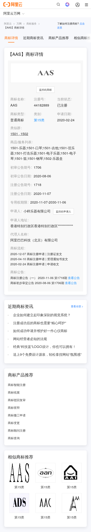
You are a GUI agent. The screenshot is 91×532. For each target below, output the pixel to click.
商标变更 (14, 423)
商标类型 (17, 113)
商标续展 (14, 392)
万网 (19, 23)
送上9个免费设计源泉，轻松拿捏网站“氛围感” (47, 354)
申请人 (15, 210)
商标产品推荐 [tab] (58, 37)
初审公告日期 (20, 176)
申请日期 (64, 113)
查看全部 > (77, 306)
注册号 (39, 99)
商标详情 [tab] (11, 37)
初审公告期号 (20, 167)
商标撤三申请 (17, 415)
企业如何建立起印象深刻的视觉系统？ (42, 314)
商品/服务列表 (21, 142)
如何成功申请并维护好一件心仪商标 (40, 330)
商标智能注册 (17, 385)
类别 (37, 113)
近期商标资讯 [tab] (33, 37)
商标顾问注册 (17, 430)
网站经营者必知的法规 (30, 338)
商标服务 (31, 23)
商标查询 (14, 438)
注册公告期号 (20, 184)
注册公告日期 (20, 193)
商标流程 (17, 248)
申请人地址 (18, 220)
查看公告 (74, 278)
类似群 (15, 128)
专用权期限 (18, 202)
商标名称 (17, 99)
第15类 (39, 120)
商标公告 (17, 272)
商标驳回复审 (17, 400)
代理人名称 (18, 234)
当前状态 (64, 99)
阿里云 (8, 23)
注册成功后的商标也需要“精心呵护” (39, 322)
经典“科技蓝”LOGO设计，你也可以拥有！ (44, 346)
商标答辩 (14, 407)
